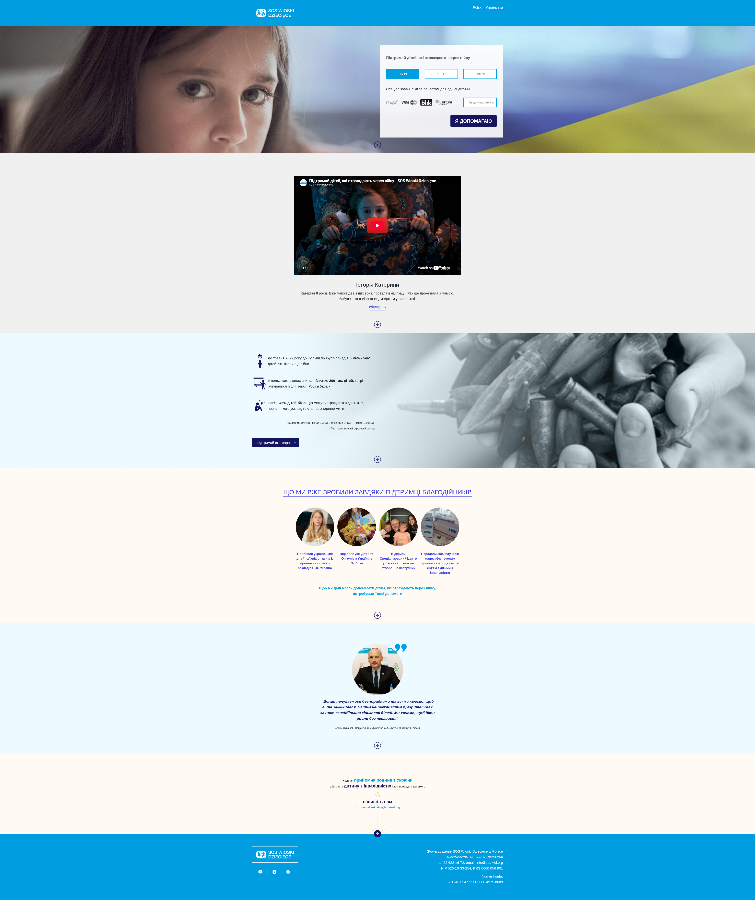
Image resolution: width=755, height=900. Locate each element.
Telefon (395, 127)
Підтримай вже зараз (274, 443)
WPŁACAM (567, 88)
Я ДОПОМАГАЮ (473, 121)
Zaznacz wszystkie (402, 98)
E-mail (394, 120)
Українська (494, 7)
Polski (477, 7)
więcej (374, 307)
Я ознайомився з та (429, 104)
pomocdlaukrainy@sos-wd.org (379, 807)
